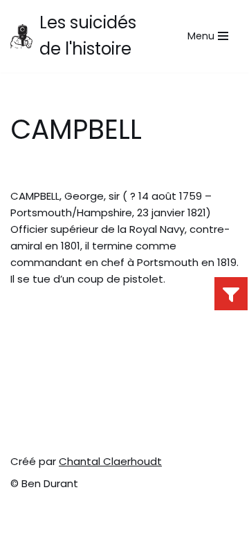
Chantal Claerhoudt (110, 461)
